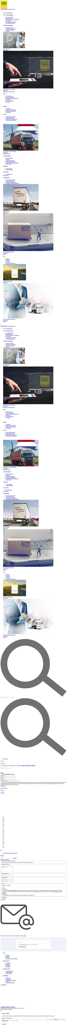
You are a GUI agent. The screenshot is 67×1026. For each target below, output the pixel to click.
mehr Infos (5, 50)
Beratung (8, 159)
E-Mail (2, 779)
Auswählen (4, 1024)
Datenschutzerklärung (12, 890)
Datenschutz (4, 889)
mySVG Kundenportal (10, 263)
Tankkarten (8, 108)
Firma (2, 776)
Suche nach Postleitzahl (7, 1018)
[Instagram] (2, 798)
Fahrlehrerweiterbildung (11, 28)
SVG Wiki (8, 262)
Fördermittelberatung (10, 117)
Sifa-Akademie (9, 174)
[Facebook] (2, 802)
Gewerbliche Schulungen (11, 22)
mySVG (9, 9)
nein (4, 887)
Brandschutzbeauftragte (11, 161)
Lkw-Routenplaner (10, 100)
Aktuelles (8, 261)
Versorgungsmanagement (11, 182)
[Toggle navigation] (1, 325)
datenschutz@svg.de (51, 783)
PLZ (2, 778)
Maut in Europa (9, 96)
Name (2, 775)
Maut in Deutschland (10, 97)
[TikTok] (2, 814)
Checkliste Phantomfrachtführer (12, 183)
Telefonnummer (4, 780)
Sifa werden (8, 20)
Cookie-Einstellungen (10, 982)
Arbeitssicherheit (9, 158)
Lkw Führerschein (9, 17)
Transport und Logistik (10, 179)
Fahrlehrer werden (9, 27)
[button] (7, 12)
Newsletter (24, 935)
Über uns (8, 258)
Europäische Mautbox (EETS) (12, 98)
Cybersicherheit (9, 168)
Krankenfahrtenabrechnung (11, 119)
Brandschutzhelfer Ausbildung (12, 163)
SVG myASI (8, 164)
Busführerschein (9, 18)
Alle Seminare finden (10, 23)
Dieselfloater (8, 112)
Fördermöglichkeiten (10, 30)
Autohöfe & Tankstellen (11, 109)
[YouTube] (3, 806)
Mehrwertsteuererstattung (11, 111)
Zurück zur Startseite (5, 859)
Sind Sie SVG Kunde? (6, 885)
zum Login (5, 212)
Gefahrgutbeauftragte (10, 160)
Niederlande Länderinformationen (10, 853)
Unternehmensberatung (10, 116)
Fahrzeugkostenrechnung (11, 120)
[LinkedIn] (3, 810)
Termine (7, 31)
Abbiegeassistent (9, 169)
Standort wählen (4, 9)
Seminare (13, 9)
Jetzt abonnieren (22, 946)
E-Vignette (8, 102)
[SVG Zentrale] (4, 8)
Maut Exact (8, 99)
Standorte (8, 259)
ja (3, 886)
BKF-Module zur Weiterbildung (12, 19)
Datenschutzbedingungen (32, 944)
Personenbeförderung (10, 181)
